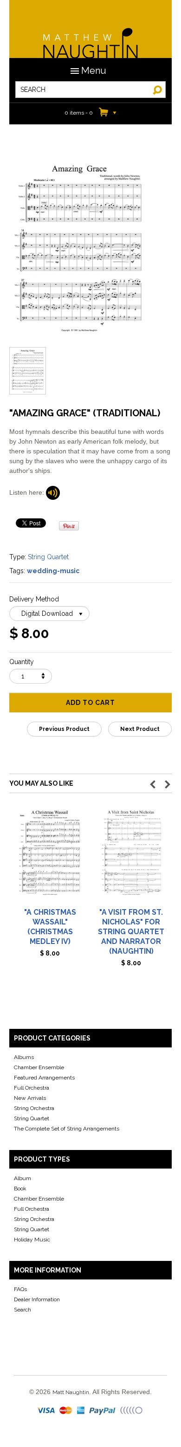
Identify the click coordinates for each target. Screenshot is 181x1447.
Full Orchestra (31, 1088)
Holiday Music (32, 1239)
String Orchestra (34, 1108)
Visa (47, 1410)
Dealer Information (37, 1299)
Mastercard (66, 1410)
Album (22, 1178)
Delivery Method (34, 599)
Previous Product (64, 729)
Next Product (140, 729)
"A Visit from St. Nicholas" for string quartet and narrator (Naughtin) (131, 932)
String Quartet (48, 557)
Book (20, 1188)
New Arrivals (30, 1098)
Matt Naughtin (90, 37)
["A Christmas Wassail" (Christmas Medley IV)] (49, 856)
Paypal (103, 1410)
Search (22, 1309)
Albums (24, 1057)
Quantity (21, 661)
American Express (81, 1410)
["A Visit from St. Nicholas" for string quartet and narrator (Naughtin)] (131, 856)
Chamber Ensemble (39, 1067)
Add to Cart (90, 702)
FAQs (20, 1289)
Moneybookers (132, 1410)
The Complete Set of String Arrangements (66, 1128)
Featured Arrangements (44, 1077)
